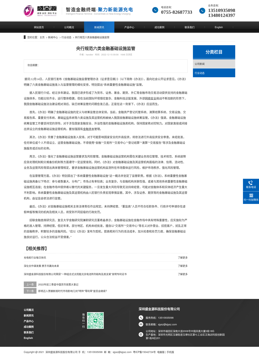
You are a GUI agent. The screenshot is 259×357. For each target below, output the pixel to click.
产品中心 (129, 27)
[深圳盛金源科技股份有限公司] (40, 11)
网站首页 (39, 27)
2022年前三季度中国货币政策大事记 (58, 284)
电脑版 (161, 352)
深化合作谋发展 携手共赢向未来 (41, 265)
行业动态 (66, 37)
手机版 (170, 352)
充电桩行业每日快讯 (35, 257)
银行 (53, 79)
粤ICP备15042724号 (144, 352)
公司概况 (69, 27)
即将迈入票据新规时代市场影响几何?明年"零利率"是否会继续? (72, 291)
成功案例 (159, 27)
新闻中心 (53, 37)
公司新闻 (200, 63)
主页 (42, 37)
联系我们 (190, 27)
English (219, 27)
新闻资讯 (99, 27)
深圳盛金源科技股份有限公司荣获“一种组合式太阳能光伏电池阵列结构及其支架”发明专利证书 (75, 274)
